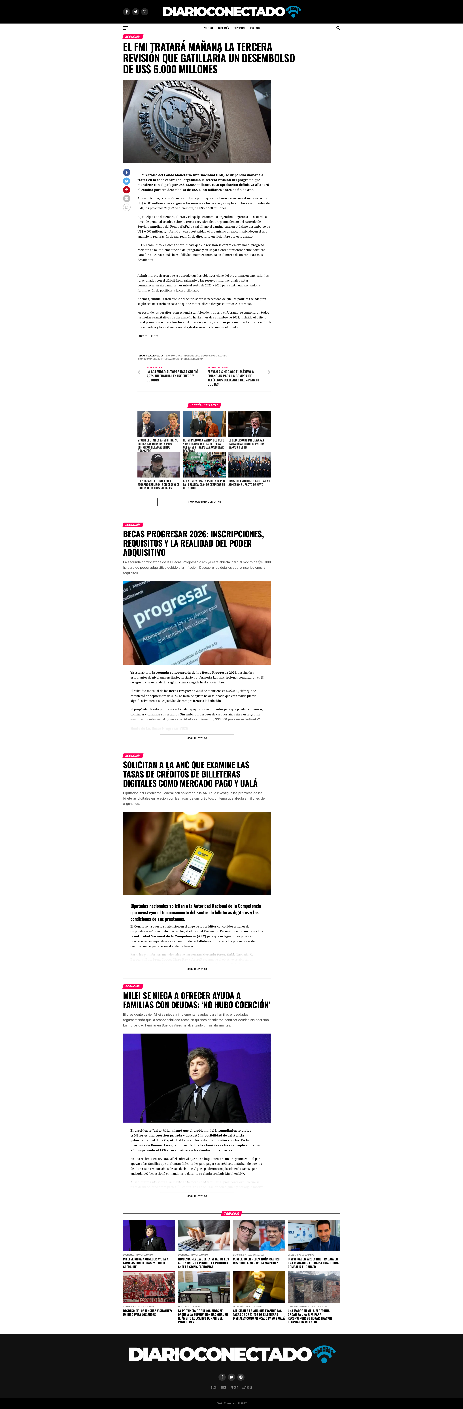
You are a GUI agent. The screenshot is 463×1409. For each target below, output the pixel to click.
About (234, 1387)
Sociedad (255, 28)
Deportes (239, 28)
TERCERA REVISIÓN (192, 359)
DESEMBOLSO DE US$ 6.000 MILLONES (206, 356)
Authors (247, 1387)
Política (208, 28)
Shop (224, 1387)
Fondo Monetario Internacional (159, 359)
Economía (223, 28)
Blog (213, 1387)
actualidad (174, 356)
